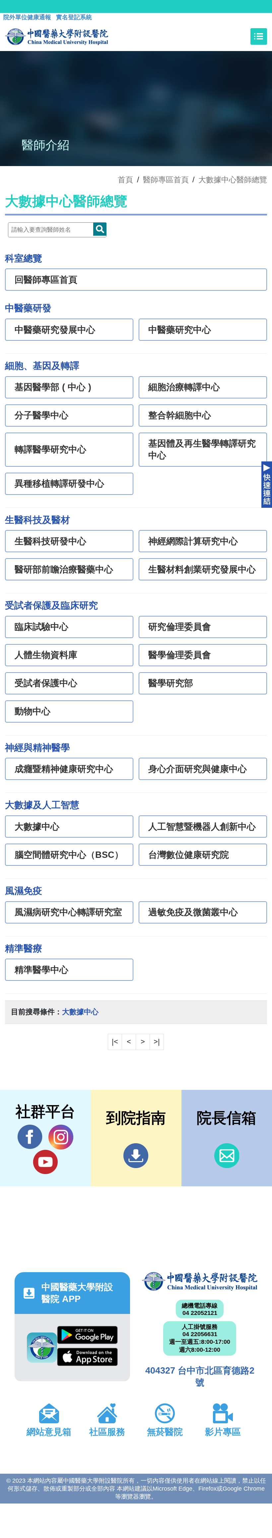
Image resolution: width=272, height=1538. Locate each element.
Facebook (30, 1137)
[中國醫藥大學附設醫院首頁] (56, 36)
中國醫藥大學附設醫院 (199, 1281)
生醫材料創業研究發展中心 (202, 569)
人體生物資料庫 (46, 655)
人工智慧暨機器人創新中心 (202, 827)
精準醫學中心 (41, 970)
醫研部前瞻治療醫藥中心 (64, 569)
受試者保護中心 (46, 683)
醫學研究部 (170, 683)
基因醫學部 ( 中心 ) (53, 387)
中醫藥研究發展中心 (55, 330)
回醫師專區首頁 (46, 280)
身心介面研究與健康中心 (197, 769)
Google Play (87, 1337)
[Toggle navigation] (258, 36)
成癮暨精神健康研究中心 (64, 769)
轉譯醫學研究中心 (50, 449)
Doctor (99, 229)
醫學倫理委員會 (179, 655)
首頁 (125, 179)
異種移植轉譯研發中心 (59, 484)
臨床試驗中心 (41, 627)
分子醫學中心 (41, 415)
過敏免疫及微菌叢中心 (193, 912)
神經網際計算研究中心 (193, 541)
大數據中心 (37, 827)
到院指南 (135, 1155)
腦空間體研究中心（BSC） (69, 855)
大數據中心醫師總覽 (232, 179)
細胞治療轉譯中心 (184, 387)
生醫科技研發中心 (50, 541)
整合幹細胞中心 (179, 415)
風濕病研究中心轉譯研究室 (68, 912)
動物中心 (32, 711)
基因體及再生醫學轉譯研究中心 (202, 449)
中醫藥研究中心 (179, 330)
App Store (87, 1359)
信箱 (226, 1155)
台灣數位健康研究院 (188, 855)
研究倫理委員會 (179, 627)
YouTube (45, 1162)
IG (60, 1137)
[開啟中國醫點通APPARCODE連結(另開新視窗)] (42, 1347)
